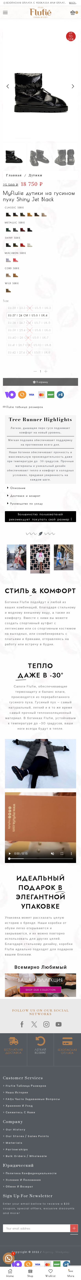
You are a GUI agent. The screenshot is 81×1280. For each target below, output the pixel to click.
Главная (14, 175)
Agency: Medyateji (56, 1251)
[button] (8, 86)
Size (6, 300)
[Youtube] (59, 1024)
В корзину (42, 381)
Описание (18, 487)
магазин (73, 3)
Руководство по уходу (26, 503)
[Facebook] (22, 1024)
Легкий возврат (40, 1051)
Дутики (35, 175)
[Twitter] (34, 1024)
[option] (28, 315)
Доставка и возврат (25, 495)
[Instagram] (46, 1024)
